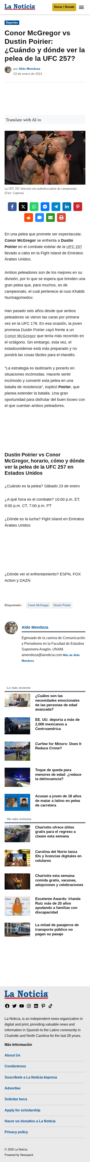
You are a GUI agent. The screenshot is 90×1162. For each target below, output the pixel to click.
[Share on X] (23, 206)
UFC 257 (74, 247)
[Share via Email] (50, 217)
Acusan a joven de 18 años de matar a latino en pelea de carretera (58, 800)
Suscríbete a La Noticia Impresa (31, 1077)
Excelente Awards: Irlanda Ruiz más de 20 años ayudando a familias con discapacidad (57, 905)
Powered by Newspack (19, 1155)
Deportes (12, 22)
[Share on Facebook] (12, 206)
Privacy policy (16, 1132)
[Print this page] (61, 217)
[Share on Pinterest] (77, 206)
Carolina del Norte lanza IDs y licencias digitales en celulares (58, 856)
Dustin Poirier (62, 605)
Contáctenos (15, 1066)
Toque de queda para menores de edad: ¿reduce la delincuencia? (58, 774)
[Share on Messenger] (45, 206)
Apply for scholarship (22, 1110)
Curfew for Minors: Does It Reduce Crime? (58, 746)
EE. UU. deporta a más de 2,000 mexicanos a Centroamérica (57, 724)
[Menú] (82, 7)
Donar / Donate (64, 7)
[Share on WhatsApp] (34, 206)
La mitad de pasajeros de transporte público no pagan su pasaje (57, 929)
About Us (12, 1055)
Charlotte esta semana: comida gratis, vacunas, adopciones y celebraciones (59, 880)
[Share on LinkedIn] (66, 206)
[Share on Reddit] (28, 217)
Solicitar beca (16, 1099)
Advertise (13, 1088)
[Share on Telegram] (56, 206)
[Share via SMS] (39, 217)
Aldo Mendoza (29, 68)
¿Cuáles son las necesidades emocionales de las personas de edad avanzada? (57, 702)
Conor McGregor (20, 336)
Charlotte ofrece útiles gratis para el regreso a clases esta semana (55, 831)
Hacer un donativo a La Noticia (30, 1121)
